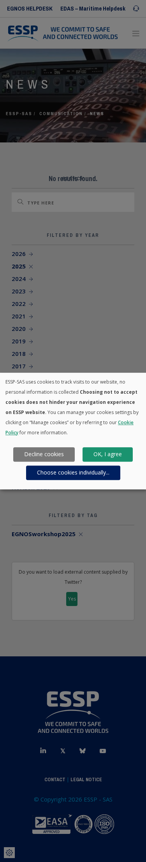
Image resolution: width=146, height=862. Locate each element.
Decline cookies (44, 454)
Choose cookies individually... (73, 472)
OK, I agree (107, 454)
